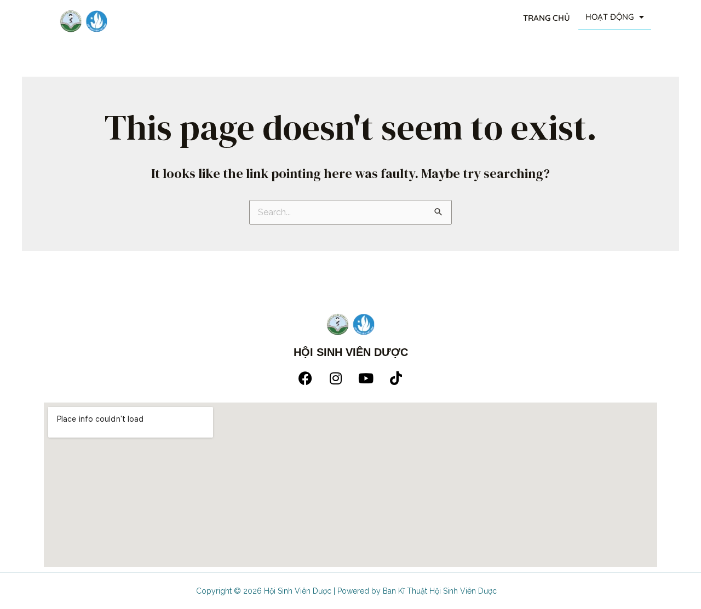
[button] (614, 17)
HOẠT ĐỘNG (609, 17)
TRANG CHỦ (546, 18)
